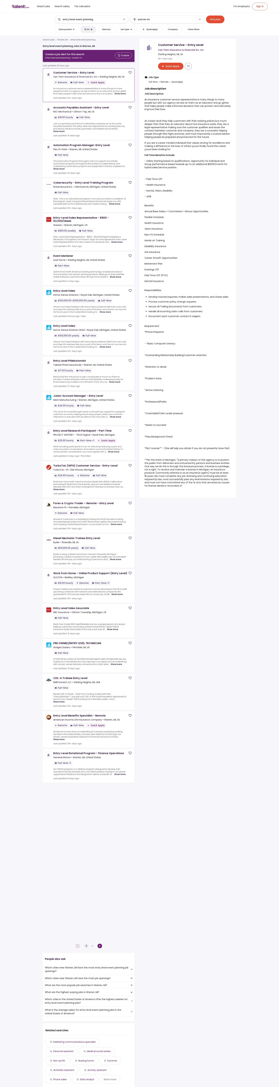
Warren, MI (62, 40)
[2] (100, 946)
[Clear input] (124, 19)
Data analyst (87, 1079)
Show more (120, 93)
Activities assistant (63, 1070)
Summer (112, 1060)
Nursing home (86, 1060)
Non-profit (59, 1060)
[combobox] (91, 19)
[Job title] (88, 19)
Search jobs (49, 40)
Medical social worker (99, 1051)
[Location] (164, 19)
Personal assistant (63, 1051)
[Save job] (130, 72)
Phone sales (60, 1079)
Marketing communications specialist (74, 1042)
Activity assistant (97, 1070)
